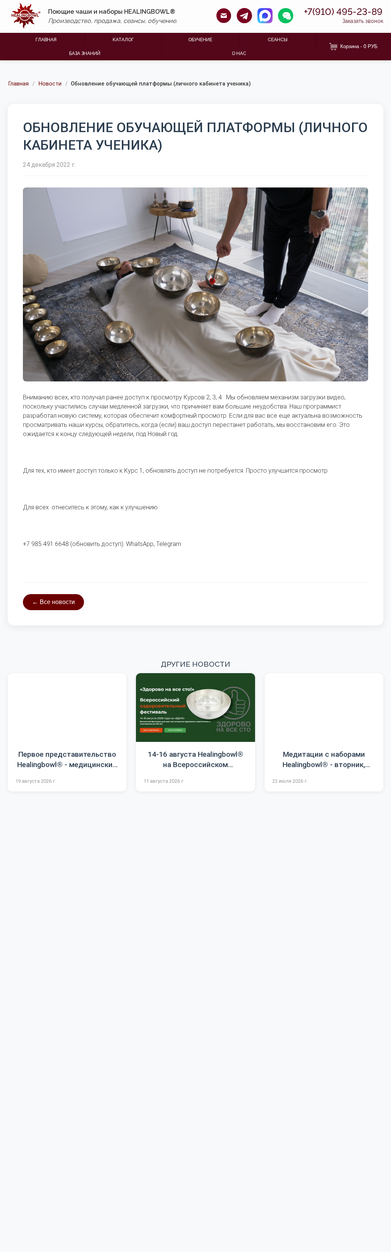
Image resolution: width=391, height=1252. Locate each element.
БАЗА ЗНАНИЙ (84, 53)
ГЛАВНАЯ (46, 39)
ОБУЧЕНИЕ (200, 39)
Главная (18, 84)
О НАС (239, 53)
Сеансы (278, 39)
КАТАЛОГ (123, 39)
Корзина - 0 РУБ (359, 46)
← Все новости (53, 602)
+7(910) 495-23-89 (343, 11)
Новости (50, 84)
